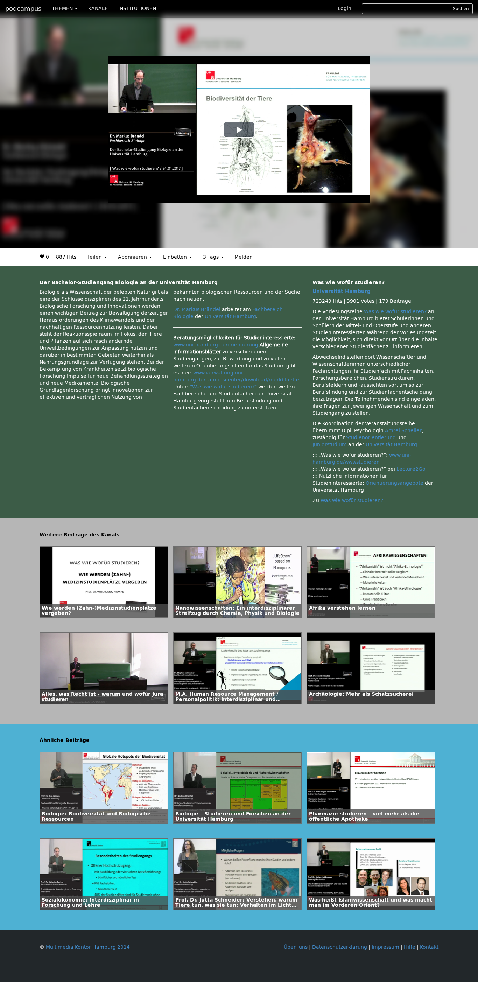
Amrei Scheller (403, 431)
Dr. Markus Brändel (196, 310)
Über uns (296, 947)
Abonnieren (133, 257)
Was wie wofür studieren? (395, 312)
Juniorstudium (329, 445)
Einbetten (175, 257)
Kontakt (429, 947)
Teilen (95, 257)
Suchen (461, 8)
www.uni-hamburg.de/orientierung (215, 345)
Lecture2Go (411, 469)
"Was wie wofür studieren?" (223, 387)
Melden (243, 257)
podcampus (23, 9)
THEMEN (63, 9)
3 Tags (211, 257)
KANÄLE (98, 9)
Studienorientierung (371, 438)
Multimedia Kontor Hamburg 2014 (88, 947)
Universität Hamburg (230, 317)
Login (344, 9)
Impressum (385, 947)
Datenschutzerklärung (339, 947)
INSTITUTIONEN (137, 9)
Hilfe (409, 947)
